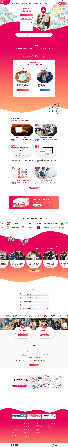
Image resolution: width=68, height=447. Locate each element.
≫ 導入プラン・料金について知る (34, 94)
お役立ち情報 (35, 3)
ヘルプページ (58, 0)
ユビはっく (38, 423)
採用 (33, 445)
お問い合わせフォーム (22, 335)
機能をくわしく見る (34, 187)
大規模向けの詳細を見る (45, 89)
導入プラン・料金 (27, 423)
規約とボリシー (50, 425)
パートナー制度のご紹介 (51, 423)
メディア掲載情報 (38, 435)
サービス (13, 3)
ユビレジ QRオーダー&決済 (16, 426)
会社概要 (30, 445)
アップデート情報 (24, 354)
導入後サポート (26, 429)
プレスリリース (23, 348)
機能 (17, 3)
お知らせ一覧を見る (34, 364)
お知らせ (23, 351)
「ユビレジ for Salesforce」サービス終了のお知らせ (37, 360)
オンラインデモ (26, 435)
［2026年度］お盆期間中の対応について (35, 357)
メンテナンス (38, 432)
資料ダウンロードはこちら (26, 15)
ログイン (64, 0)
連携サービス (14, 435)
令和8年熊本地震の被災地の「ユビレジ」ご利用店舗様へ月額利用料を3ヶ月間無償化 (37, 35)
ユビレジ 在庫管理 (15, 429)
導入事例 (29, 3)
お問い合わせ (45, 3)
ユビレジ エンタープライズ (16, 425)
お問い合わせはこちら (26, 18)
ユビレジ (13, 423)
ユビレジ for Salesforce (15, 430)
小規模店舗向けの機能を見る (23, 89)
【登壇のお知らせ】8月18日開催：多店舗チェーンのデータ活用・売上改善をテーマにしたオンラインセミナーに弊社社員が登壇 (40, 351)
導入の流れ (26, 425)
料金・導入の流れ (23, 3)
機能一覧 (13, 433)
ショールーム (26, 433)
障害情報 (37, 433)
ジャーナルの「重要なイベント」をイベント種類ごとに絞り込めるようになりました (40, 354)
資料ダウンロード (62, 3)
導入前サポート (26, 426)
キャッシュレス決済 (15, 432)
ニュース (40, 3)
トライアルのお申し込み (28, 436)
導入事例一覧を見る (34, 270)
